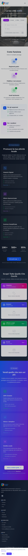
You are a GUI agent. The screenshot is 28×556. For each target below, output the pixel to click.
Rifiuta (3, 553)
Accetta (9, 553)
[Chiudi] (13, 554)
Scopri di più (3, 550)
